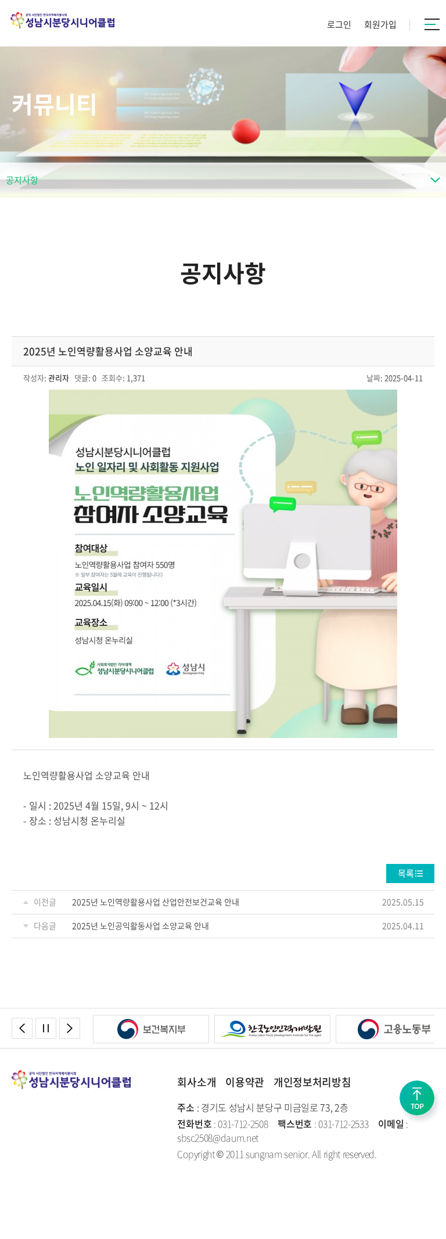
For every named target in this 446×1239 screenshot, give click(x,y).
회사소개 (196, 1082)
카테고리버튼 (432, 24)
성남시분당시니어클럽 (62, 20)
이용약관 (244, 1082)
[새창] (151, 1022)
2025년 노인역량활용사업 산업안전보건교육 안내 (155, 901)
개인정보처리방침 (312, 1082)
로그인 (339, 24)
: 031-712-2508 (222, 1123)
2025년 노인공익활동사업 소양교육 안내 (140, 925)
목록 (406, 873)
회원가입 (380, 24)
